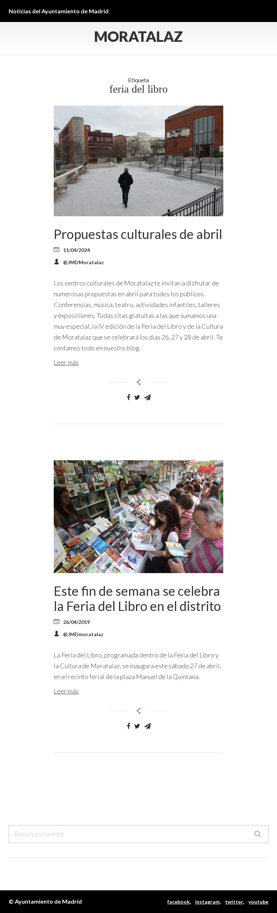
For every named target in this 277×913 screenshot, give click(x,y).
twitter (234, 902)
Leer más (66, 362)
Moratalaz (138, 36)
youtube (258, 902)
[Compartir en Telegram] (147, 397)
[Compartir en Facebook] (128, 397)
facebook (178, 902)
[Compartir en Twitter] (137, 397)
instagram (207, 902)
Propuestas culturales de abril (138, 234)
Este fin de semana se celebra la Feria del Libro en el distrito (137, 598)
